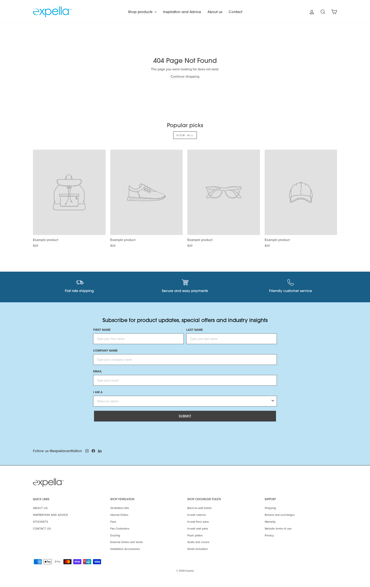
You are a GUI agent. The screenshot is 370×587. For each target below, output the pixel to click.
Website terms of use (278, 528)
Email (97, 371)
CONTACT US (42, 528)
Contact (235, 12)
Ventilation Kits (119, 508)
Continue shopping (185, 76)
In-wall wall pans (197, 528)
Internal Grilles (119, 515)
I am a (98, 392)
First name (101, 330)
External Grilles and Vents (126, 542)
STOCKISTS (40, 521)
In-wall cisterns (196, 515)
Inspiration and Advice (182, 12)
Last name (194, 330)
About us (214, 12)
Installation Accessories (125, 549)
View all (185, 135)
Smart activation (197, 549)
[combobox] (184, 401)
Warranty (270, 521)
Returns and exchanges (280, 515)
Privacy (269, 535)
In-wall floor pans (198, 521)
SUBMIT (185, 416)
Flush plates (195, 535)
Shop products (141, 12)
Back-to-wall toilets (199, 508)
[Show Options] (273, 401)
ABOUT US (40, 508)
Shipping (270, 508)
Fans (113, 521)
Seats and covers (198, 542)
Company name (105, 350)
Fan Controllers (119, 528)
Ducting (115, 535)
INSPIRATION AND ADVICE (50, 515)
